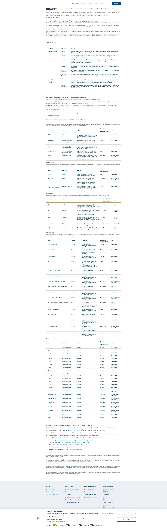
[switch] (68, 525)
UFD (105, 491)
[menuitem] (79, 3)
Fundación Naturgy (108, 489)
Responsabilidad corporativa (73, 497)
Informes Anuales (89, 489)
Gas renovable (107, 502)
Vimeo (63, 134)
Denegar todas (126, 519)
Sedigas (106, 499)
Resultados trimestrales (91, 497)
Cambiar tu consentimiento (52, 117)
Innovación (69, 491)
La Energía (68, 494)
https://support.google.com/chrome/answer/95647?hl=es (70, 444)
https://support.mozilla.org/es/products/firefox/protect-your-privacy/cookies (71, 442)
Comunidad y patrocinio (53, 494)
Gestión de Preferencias (73, 430)
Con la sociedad (51, 491)
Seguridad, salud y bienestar (73, 489)
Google (64, 204)
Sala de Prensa (69, 499)
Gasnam (106, 505)
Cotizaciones (88, 491)
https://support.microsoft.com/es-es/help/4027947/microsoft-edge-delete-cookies (76, 440)
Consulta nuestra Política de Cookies (56, 521)
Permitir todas (126, 512)
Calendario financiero (90, 494)
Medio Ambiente (51, 489)
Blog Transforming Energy (72, 502)
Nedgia (106, 494)
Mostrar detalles (100, 525)
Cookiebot (82, 119)
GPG (105, 497)
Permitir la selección (126, 515)
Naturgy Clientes (108, 507)
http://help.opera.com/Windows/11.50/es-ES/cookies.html (68, 449)
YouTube (73, 244)
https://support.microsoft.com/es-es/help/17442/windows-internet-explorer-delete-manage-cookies (82, 437)
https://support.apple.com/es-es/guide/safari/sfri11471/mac (66, 447)
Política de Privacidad (71, 466)
